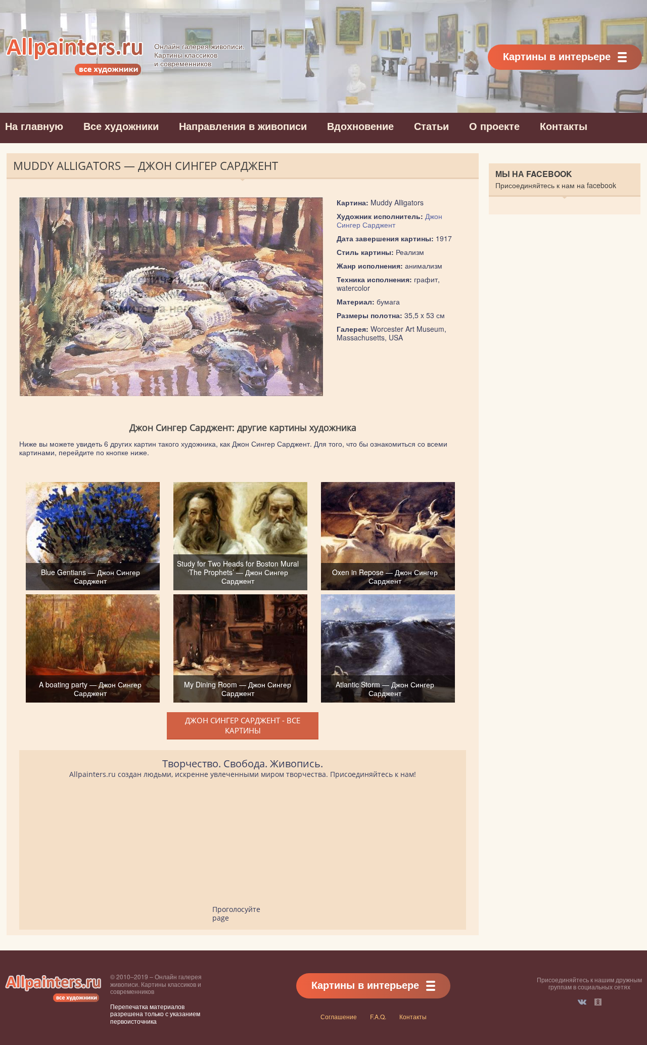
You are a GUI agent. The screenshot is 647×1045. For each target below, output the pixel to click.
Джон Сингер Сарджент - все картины (242, 725)
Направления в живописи (243, 125)
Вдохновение (360, 125)
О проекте (494, 125)
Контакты (563, 125)
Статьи (431, 125)
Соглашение (338, 1016)
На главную (34, 125)
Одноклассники (598, 1002)
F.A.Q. (378, 1016)
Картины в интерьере (557, 56)
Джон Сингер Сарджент (389, 220)
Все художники (121, 125)
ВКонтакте (582, 1002)
